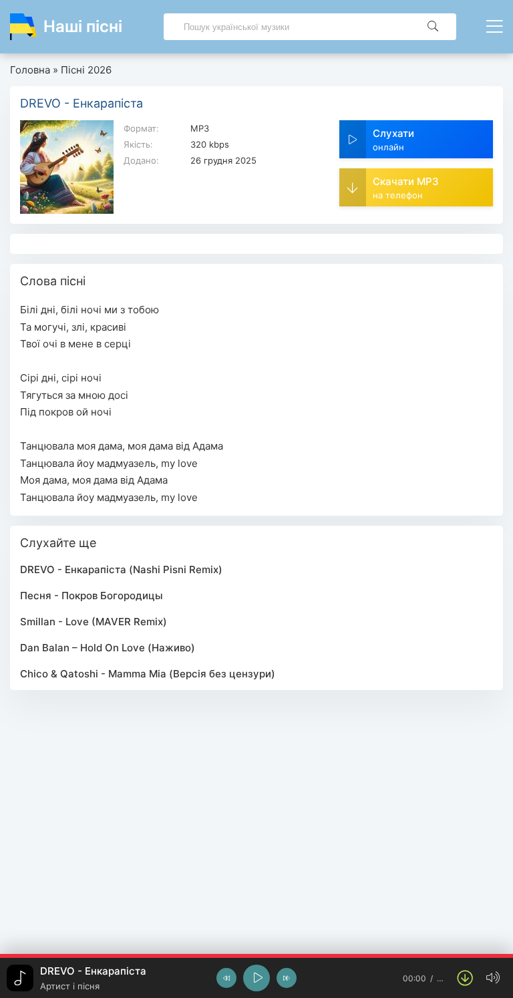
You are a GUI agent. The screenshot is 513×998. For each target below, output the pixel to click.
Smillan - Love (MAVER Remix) (93, 621)
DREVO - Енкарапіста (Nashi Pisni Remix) (121, 569)
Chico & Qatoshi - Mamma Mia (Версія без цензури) (147, 673)
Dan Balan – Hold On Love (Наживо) (107, 647)
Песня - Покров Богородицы (91, 595)
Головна (30, 69)
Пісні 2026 (86, 69)
